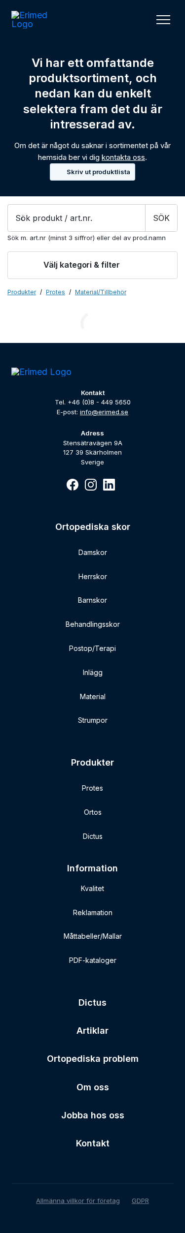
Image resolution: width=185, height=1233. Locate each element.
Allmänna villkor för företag (77, 1200)
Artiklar (92, 1030)
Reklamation (92, 912)
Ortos (93, 812)
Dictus (93, 836)
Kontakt (93, 1143)
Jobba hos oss (92, 1115)
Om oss (92, 1087)
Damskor (92, 552)
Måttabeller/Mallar (93, 936)
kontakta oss (123, 157)
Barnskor (92, 600)
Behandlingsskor (93, 624)
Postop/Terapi (92, 648)
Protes (92, 788)
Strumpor (93, 720)
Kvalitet (92, 888)
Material (93, 696)
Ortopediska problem (93, 1058)
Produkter (21, 292)
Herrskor (92, 576)
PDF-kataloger (92, 960)
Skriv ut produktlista (99, 172)
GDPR (140, 1200)
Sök (161, 218)
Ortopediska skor (92, 527)
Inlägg (93, 672)
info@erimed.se (104, 412)
